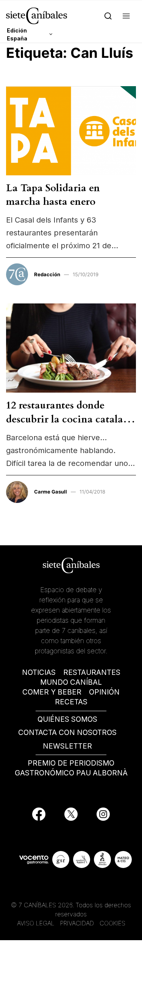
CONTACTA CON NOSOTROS (67, 732)
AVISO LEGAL (36, 923)
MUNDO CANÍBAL (71, 682)
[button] (126, 16)
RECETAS (71, 702)
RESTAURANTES (91, 672)
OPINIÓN (104, 692)
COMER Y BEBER (51, 692)
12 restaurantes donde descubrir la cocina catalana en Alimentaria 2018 (70, 419)
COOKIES (112, 923)
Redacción (47, 274)
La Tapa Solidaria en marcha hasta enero (53, 194)
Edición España (17, 34)
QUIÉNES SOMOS (67, 719)
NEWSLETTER (67, 746)
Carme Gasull (50, 492)
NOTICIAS (39, 672)
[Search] (108, 15)
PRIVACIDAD (78, 923)
